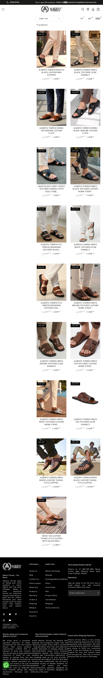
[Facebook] (4, 614)
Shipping (49, 604)
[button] (82, 9)
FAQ (47, 591)
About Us (33, 571)
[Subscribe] (98, 593)
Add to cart (51, 83)
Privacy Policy (51, 595)
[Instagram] (4, 620)
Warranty (33, 595)
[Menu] (3, 9)
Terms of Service (52, 608)
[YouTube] (10, 620)
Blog (31, 575)
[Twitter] (10, 614)
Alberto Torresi (9, 626)
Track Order (50, 587)
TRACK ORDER (62, 2)
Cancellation (50, 600)
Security (32, 616)
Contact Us (34, 579)
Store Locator (35, 583)
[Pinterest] (16, 614)
